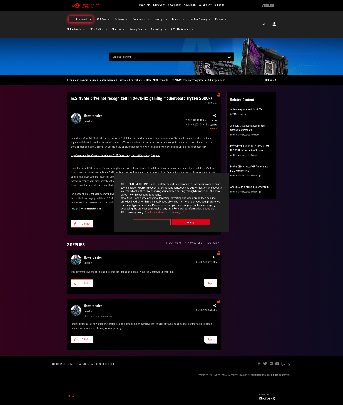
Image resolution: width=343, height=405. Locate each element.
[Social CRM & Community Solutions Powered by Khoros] (267, 397)
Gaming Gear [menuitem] (136, 29)
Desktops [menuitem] (159, 19)
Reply (210, 283)
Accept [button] (191, 222)
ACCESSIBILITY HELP (103, 364)
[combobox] (171, 56)
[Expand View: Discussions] (148, 19)
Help (264, 24)
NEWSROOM (83, 364)
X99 (234, 114)
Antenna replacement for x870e (246, 109)
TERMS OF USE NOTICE (209, 375)
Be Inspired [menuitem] (81, 19)
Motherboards (107, 80)
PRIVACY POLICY (230, 375)
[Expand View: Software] (127, 19)
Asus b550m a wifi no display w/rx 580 (249, 187)
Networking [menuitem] (157, 29)
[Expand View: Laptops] (183, 19)
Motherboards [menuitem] (74, 29)
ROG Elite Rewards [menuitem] (180, 29)
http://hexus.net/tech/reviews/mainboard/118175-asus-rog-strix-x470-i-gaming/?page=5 (115, 155)
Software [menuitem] (119, 19)
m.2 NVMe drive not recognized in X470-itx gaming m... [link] (199, 80)
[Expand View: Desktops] (166, 19)
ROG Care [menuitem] (101, 19)
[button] (75, 223)
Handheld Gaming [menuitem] (198, 19)
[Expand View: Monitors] (124, 29)
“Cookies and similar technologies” (164, 212)
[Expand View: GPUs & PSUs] (106, 29)
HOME (70, 364)
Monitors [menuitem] (116, 29)
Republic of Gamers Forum (81, 80)
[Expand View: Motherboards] (84, 29)
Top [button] (73, 396)
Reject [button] (151, 222)
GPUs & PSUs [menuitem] (96, 29)
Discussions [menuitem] (139, 19)
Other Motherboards (157, 80)
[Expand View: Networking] (165, 29)
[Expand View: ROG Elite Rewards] (192, 29)
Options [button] (269, 80)
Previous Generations (131, 80)
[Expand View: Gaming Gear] (145, 29)
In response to (99, 316)
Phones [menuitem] (219, 19)
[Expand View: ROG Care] (109, 19)
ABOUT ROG (58, 364)
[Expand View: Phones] (226, 19)
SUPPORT (219, 5)
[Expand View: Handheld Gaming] (209, 19)
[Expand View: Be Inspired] (91, 19)
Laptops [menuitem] (176, 19)
